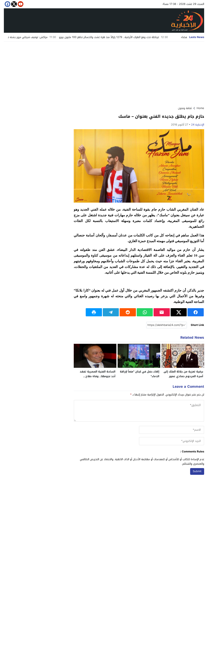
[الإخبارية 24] (104, 20)
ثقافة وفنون (185, 108)
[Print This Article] (94, 312)
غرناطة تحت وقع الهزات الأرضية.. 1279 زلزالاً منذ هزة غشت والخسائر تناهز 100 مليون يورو (126, 37)
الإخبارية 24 (197, 124)
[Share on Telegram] (111, 312)
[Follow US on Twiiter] (13, 4)
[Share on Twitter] (179, 312)
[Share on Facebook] (195, 312)
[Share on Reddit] (128, 312)
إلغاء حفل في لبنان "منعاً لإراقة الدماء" (139, 374)
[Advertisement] (104, 72)
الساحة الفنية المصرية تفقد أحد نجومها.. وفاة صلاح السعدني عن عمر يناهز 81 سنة (95, 376)
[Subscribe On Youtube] (20, 4)
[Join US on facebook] (7, 4)
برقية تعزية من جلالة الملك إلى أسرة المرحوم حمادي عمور (183, 374)
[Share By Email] (162, 312)
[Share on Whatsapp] (145, 312)
